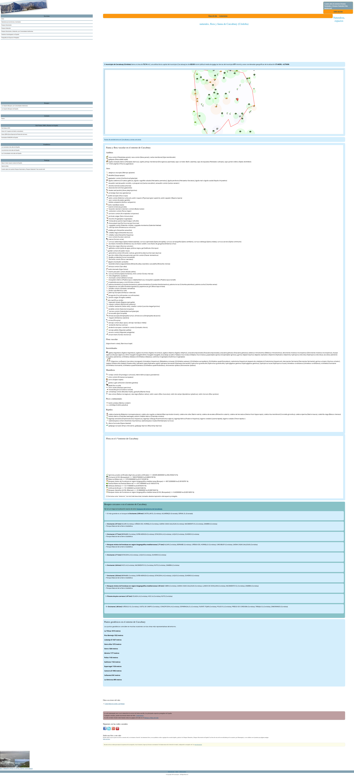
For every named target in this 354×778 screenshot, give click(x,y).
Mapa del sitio (212, 16)
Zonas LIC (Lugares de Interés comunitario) (12, 131)
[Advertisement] (158, 42)
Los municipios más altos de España (10, 147)
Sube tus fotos (106, 739)
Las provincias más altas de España (10, 150)
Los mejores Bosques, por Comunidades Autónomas (14, 105)
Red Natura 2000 (5, 128)
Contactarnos (223, 16)
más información (198, 744)
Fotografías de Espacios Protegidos (10, 37)
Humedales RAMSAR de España (9, 137)
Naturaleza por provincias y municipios (11, 22)
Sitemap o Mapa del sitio (151, 718)
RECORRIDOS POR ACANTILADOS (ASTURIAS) (16, 768)
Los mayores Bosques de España (9, 109)
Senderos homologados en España (10, 34)
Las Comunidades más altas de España (11, 153)
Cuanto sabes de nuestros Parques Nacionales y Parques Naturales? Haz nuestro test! (336, 6)
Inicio (2, 18)
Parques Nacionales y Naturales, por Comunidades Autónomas (17, 31)
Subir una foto (338, 11)
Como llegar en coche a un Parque (115, 704)
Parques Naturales (6, 28)
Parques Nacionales (6, 25)
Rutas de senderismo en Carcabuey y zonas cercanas (122, 139)
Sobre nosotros (182, 771)
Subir (177, 771)
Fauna (3, 118)
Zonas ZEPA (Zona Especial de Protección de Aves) (14, 134)
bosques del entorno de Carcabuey (149, 509)
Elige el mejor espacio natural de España (11, 163)
